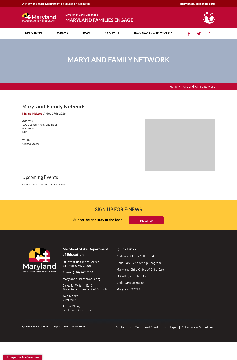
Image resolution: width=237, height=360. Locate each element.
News (86, 33)
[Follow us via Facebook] (188, 33)
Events (62, 33)
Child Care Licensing (131, 283)
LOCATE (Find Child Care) (133, 276)
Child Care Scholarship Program (139, 263)
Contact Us (123, 327)
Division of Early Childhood (135, 256)
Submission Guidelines (198, 327)
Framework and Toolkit (153, 33)
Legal (173, 327)
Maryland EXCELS (128, 289)
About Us (112, 33)
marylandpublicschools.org (197, 3)
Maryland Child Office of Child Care (141, 269)
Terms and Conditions (150, 327)
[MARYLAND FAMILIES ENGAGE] (77, 17)
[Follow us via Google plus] (208, 33)
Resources (34, 33)
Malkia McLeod (32, 113)
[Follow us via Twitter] (198, 33)
